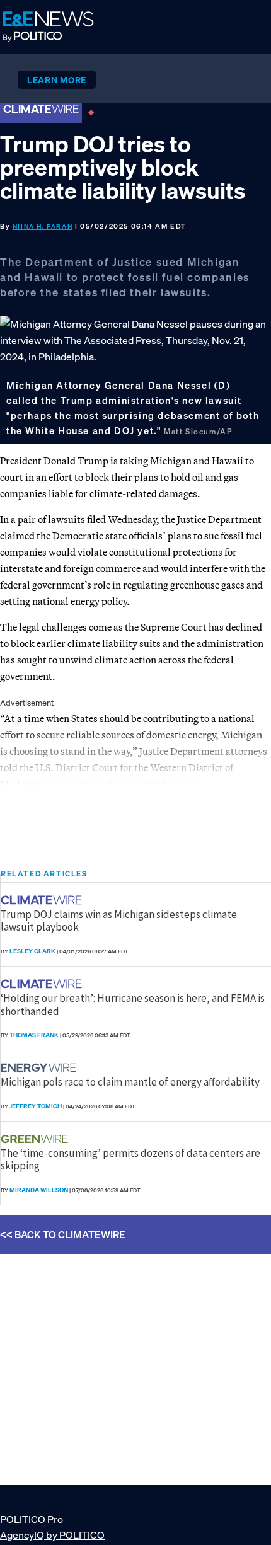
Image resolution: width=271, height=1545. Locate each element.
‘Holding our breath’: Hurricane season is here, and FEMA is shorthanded (133, 1004)
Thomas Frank (34, 1035)
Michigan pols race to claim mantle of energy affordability (130, 1082)
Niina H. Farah (42, 226)
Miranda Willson (38, 1190)
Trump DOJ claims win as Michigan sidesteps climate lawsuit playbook (119, 920)
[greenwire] (36, 1139)
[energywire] (40, 1067)
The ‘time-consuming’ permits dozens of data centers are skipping (130, 1159)
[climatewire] (43, 900)
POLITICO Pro (31, 1519)
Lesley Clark (32, 951)
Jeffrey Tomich (35, 1106)
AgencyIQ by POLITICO (52, 1535)
